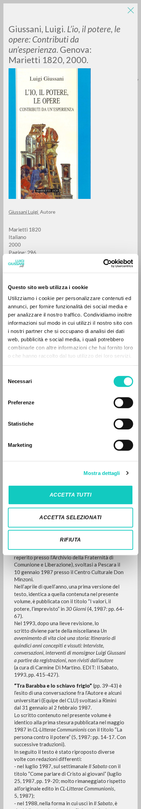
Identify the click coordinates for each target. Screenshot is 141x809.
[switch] (123, 402)
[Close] (131, 10)
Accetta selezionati (70, 517)
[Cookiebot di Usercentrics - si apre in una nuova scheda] (103, 263)
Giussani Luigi (24, 212)
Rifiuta (70, 540)
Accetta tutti (71, 495)
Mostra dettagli (102, 473)
